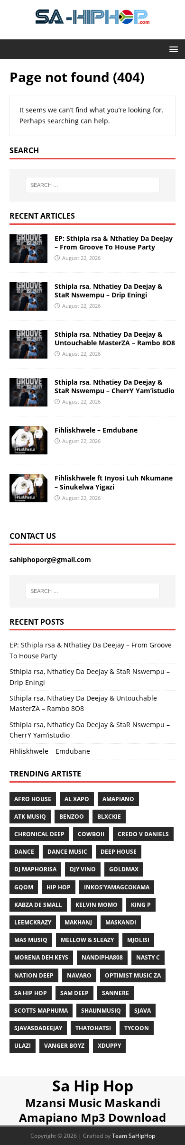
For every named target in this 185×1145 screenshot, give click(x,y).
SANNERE (115, 993)
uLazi (22, 1046)
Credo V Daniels (143, 834)
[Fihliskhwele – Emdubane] (28, 448)
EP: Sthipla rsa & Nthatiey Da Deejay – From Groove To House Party (114, 242)
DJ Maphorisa (35, 869)
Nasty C (148, 957)
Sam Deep (74, 993)
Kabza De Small (38, 905)
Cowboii (91, 834)
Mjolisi (138, 940)
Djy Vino (83, 869)
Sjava (142, 1010)
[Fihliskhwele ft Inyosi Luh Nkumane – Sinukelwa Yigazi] (28, 496)
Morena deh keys (41, 957)
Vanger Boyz (64, 1046)
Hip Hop (58, 887)
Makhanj (78, 922)
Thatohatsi (93, 1028)
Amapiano (118, 799)
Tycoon (136, 1028)
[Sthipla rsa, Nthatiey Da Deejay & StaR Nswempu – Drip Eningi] (28, 305)
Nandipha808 (102, 957)
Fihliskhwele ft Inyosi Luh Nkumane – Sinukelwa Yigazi (114, 482)
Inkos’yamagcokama (116, 887)
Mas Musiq (30, 940)
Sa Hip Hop (92, 1085)
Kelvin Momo (96, 905)
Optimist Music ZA (133, 975)
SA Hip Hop (30, 993)
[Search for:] (92, 185)
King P (141, 905)
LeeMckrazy (32, 922)
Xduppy (109, 1046)
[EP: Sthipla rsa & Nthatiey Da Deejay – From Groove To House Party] (28, 256)
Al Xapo (77, 799)
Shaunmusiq (101, 1010)
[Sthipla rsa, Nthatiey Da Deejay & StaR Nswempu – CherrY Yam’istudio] (28, 401)
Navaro (79, 975)
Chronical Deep (39, 834)
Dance (24, 852)
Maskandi (120, 922)
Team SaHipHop (133, 1136)
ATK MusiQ (30, 817)
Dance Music (67, 852)
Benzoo (71, 817)
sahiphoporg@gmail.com (50, 559)
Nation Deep (34, 975)
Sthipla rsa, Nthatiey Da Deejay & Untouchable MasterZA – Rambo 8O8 (115, 338)
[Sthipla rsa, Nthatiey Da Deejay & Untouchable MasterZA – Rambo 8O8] (28, 353)
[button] (172, 48)
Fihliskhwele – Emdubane (96, 429)
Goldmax (124, 869)
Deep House (119, 852)
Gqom (23, 887)
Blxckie (109, 817)
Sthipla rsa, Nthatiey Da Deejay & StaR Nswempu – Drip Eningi (109, 290)
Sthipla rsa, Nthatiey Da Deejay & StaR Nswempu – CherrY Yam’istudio (115, 386)
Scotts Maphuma (41, 1010)
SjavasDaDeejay (38, 1028)
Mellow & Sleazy (87, 940)
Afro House (32, 799)
